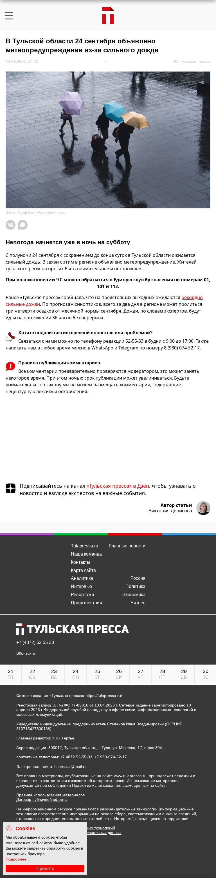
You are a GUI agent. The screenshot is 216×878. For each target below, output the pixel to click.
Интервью (81, 586)
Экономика (133, 594)
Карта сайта (83, 570)
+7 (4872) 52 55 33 (35, 642)
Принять (45, 868)
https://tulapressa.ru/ (104, 695)
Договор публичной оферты (42, 799)
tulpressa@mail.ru (70, 766)
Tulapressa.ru (84, 545)
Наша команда (86, 554)
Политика (135, 586)
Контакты (80, 562)
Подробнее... (18, 859)
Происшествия (86, 602)
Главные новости (127, 545)
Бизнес (137, 602)
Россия (137, 578)
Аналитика (82, 578)
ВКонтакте (25, 653)
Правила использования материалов (50, 795)
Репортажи (82, 594)
